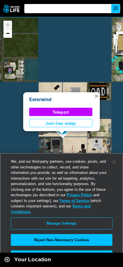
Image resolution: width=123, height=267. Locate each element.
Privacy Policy (79, 195)
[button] (96, 95)
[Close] (114, 162)
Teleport (61, 112)
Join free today (60, 123)
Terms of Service (74, 201)
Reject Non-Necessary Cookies (61, 240)
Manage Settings (62, 223)
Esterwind (40, 99)
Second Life (12, 8)
